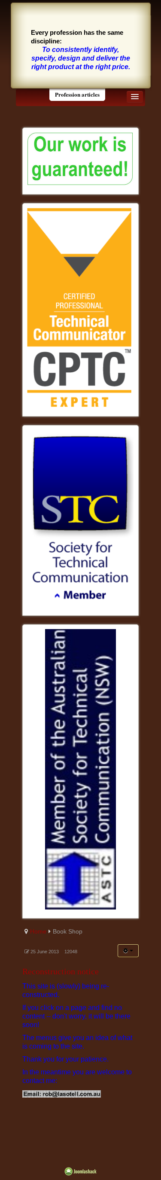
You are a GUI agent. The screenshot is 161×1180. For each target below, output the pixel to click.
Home (38, 931)
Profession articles (77, 94)
